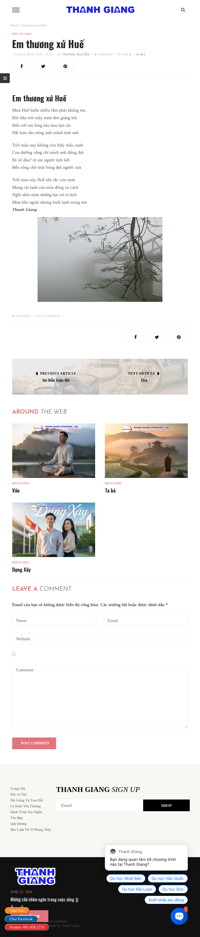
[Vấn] (53, 450)
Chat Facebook (21, 919)
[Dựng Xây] (53, 530)
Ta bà (110, 490)
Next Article (141, 373)
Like (125, 54)
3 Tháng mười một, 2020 (32, 54)
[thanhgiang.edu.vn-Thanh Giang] (100, 9)
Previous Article (58, 373)
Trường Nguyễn (76, 54)
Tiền (144, 380)
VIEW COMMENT (48, 316)
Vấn (16, 490)
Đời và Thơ (21, 33)
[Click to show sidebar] (5, 78)
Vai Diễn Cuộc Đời (56, 380)
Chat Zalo (17, 911)
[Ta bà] (146, 450)
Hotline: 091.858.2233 (27, 927)
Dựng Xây (21, 569)
